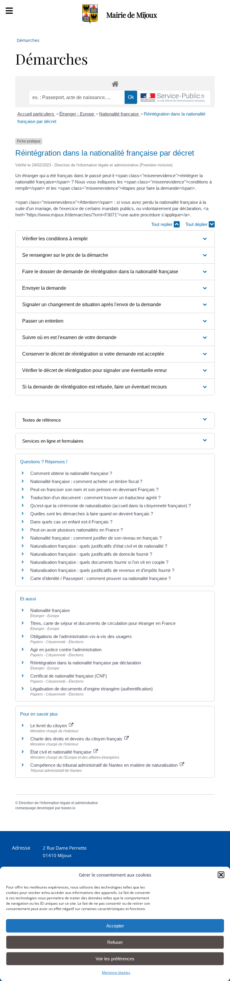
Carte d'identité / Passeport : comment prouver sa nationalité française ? (100, 578)
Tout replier (162, 224)
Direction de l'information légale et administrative (58, 803)
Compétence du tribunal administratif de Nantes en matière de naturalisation (104, 765)
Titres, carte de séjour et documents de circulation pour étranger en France (102, 623)
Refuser (115, 942)
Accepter (115, 925)
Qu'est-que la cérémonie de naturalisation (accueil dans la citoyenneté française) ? (110, 505)
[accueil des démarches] (115, 83)
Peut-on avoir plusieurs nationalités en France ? (76, 529)
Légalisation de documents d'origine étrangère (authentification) (91, 688)
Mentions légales (116, 972)
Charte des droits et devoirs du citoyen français (76, 738)
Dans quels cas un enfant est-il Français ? (71, 521)
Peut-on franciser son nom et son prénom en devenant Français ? (94, 489)
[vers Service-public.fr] (172, 98)
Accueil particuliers (36, 113)
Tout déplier (197, 224)
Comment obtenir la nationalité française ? (71, 473)
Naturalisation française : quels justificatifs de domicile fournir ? (91, 554)
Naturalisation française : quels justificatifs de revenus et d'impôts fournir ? (102, 570)
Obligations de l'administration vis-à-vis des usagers (81, 636)
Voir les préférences (115, 958)
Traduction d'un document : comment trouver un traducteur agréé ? (95, 497)
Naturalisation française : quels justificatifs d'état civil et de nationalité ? (98, 546)
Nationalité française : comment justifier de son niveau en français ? (96, 537)
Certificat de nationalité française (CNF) (68, 675)
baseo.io (68, 808)
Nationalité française (119, 113)
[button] (221, 875)
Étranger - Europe (77, 113)
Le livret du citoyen (49, 725)
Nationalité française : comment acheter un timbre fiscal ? (86, 481)
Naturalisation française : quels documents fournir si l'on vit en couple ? (99, 562)
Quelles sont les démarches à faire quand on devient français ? (91, 513)
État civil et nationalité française (61, 751)
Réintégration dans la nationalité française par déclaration (85, 662)
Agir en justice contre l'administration (66, 649)
